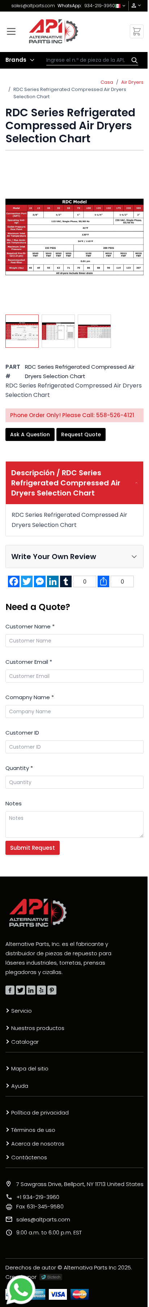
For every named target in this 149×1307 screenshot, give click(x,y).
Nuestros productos (37, 1028)
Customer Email (28, 662)
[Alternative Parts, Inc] (38, 913)
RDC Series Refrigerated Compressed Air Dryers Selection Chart (69, 93)
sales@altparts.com (33, 6)
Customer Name (30, 626)
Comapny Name (29, 697)
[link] (134, 5)
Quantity (19, 768)
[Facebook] (9, 990)
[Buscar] (132, 60)
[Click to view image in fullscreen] (74, 237)
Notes (13, 803)
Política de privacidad (40, 1112)
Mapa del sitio (29, 1068)
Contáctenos (29, 1157)
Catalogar (25, 1042)
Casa (107, 82)
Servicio (21, 1010)
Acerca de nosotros (37, 1143)
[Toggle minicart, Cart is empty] (137, 31)
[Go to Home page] (53, 31)
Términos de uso (33, 1130)
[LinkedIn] (30, 990)
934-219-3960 (99, 6)
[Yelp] (41, 990)
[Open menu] (11, 31)
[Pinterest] (51, 990)
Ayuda (19, 1086)
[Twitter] (20, 990)
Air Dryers (132, 82)
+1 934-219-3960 (37, 1197)
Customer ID (22, 732)
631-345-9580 (40, 1206)
